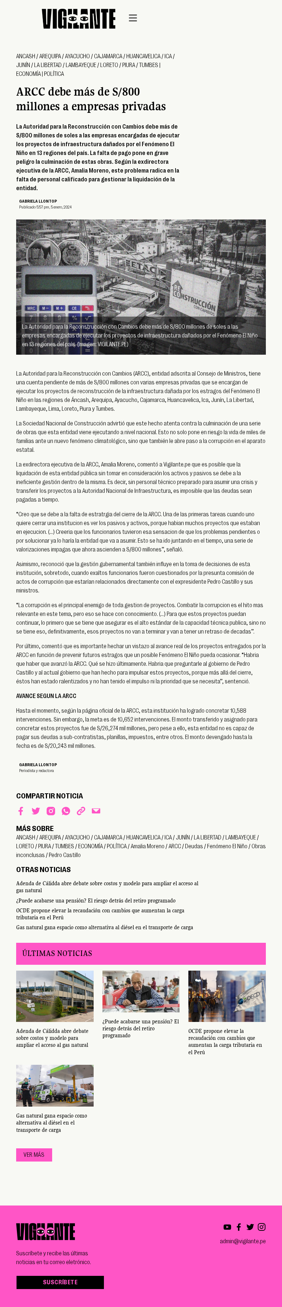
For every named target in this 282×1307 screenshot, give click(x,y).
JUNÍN (23, 65)
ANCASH (25, 56)
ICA (168, 56)
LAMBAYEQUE (81, 65)
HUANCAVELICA (143, 56)
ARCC (175, 846)
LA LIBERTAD (48, 65)
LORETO (109, 65)
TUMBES (148, 65)
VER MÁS (34, 1155)
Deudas (194, 846)
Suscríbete (60, 1282)
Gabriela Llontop (38, 201)
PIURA (128, 65)
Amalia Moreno (147, 846)
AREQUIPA (50, 56)
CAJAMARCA (108, 56)
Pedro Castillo (65, 855)
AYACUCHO (77, 56)
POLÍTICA (54, 74)
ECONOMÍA (28, 74)
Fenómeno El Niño (227, 846)
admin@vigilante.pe (243, 1241)
